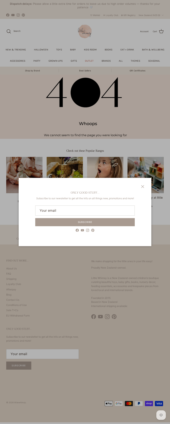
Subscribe (85, 222)
